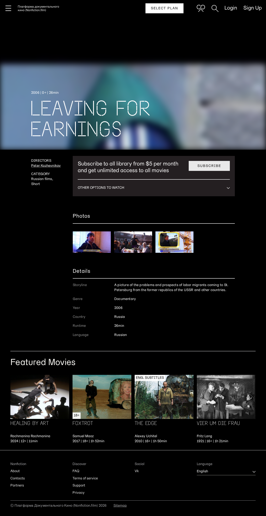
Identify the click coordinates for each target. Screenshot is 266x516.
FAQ (76, 471)
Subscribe (209, 166)
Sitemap (120, 505)
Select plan (164, 8)
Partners (17, 485)
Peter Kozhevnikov (46, 166)
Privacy (79, 493)
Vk (137, 471)
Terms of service (85, 478)
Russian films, (42, 179)
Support (79, 485)
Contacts (17, 478)
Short (35, 184)
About (15, 471)
